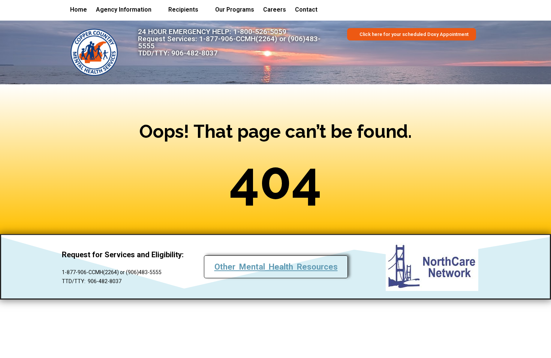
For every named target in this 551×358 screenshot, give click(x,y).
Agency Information (123, 9)
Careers (274, 9)
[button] (127, 10)
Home (78, 9)
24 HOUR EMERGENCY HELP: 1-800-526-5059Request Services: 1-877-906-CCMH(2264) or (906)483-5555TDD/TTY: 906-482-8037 (229, 42)
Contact (306, 9)
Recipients (183, 9)
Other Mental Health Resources (276, 266)
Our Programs (234, 9)
